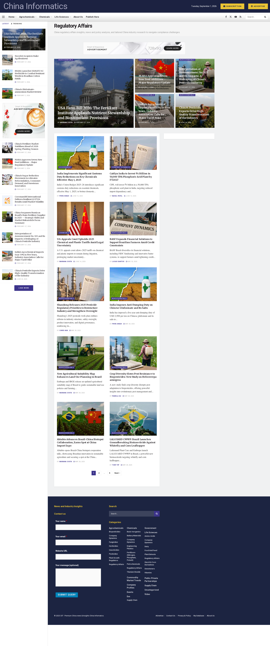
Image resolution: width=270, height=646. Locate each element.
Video (147, 594)
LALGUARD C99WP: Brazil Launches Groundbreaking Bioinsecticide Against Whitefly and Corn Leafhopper (132, 442)
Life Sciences (62, 16)
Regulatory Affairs (116, 564)
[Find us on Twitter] (231, 17)
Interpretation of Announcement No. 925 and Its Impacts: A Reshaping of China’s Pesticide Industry (30, 237)
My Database (199, 615)
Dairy (147, 546)
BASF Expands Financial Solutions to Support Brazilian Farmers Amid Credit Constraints (132, 242)
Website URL (61, 550)
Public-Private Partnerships (151, 580)
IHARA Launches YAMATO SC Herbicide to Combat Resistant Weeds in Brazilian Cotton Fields (29, 75)
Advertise (259, 6)
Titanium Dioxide (133, 572)
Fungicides (113, 542)
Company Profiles (131, 586)
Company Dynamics (121, 167)
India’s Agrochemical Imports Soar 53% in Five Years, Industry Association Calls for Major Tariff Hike (29, 256)
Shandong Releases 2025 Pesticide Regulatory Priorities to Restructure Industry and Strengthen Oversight (77, 308)
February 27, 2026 (82, 122)
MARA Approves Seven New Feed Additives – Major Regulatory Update (28, 162)
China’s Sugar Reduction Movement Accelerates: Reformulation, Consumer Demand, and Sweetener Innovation (27, 180)
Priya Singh (64, 196)
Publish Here (92, 16)
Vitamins (148, 572)
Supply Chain (132, 600)
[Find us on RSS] (240, 17)
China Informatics (35, 6)
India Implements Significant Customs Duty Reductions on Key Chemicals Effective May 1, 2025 (79, 176)
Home (11, 16)
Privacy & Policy (184, 615)
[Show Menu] (3, 17)
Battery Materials (134, 535)
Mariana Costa (66, 122)
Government (65, 167)
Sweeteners (150, 568)
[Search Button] (265, 16)
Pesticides (113, 554)
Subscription (233, 6)
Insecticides (114, 550)
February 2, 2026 (146, 87)
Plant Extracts (150, 554)
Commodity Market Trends (134, 579)
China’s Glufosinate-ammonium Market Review (28, 90)
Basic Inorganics (133, 531)
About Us (78, 16)
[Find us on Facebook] (226, 17)
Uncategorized (152, 589)
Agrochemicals (26, 16)
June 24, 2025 (185, 122)
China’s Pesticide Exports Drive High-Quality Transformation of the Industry (30, 273)
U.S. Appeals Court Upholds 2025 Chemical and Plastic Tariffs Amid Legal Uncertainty (80, 242)
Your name (61, 521)
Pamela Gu (116, 396)
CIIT (61, 615)
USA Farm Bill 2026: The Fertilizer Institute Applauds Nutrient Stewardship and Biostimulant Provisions (23, 38)
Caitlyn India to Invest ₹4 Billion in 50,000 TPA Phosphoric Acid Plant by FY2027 (131, 176)
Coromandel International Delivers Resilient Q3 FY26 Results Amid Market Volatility (29, 199)
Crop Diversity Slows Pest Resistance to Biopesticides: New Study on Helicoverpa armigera (133, 376)
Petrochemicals (133, 564)
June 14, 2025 (77, 196)
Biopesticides (114, 531)
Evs (128, 596)
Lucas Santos (118, 261)
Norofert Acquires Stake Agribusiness (27, 57)
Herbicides (113, 546)
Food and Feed (151, 550)
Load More (24, 288)
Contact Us (170, 615)
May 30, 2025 (132, 261)
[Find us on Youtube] (236, 17)
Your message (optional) (67, 565)
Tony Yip (115, 465)
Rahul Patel (117, 196)
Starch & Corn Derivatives (150, 563)
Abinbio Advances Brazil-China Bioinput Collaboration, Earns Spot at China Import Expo (80, 442)
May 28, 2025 (76, 330)
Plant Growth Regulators (114, 559)
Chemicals (44, 16)
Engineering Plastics (132, 547)
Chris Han (63, 330)
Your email (61, 536)
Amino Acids (145, 60)
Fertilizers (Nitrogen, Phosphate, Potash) (131, 556)
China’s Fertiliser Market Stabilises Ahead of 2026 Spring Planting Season (27, 146)
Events (130, 592)
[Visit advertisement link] (24, 120)
